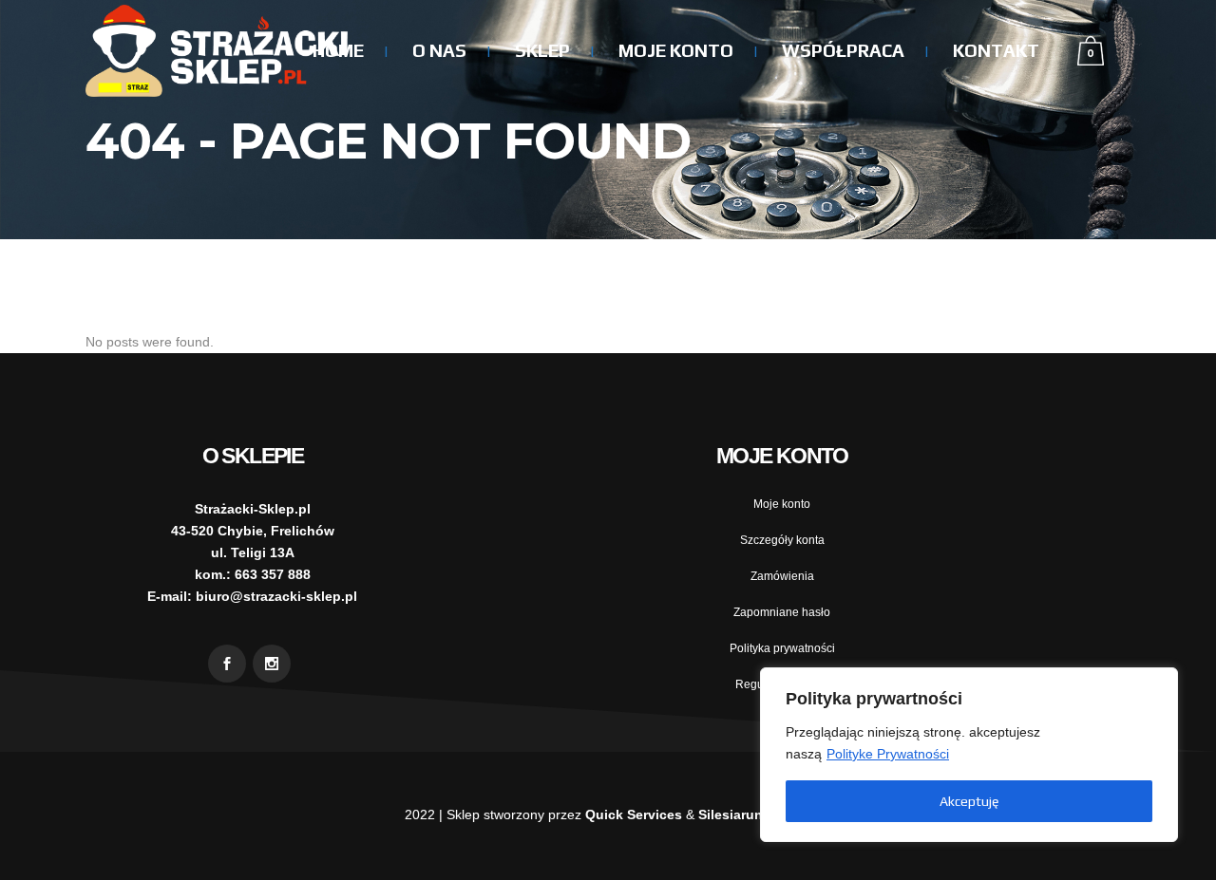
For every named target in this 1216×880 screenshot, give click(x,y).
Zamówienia (782, 576)
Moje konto (781, 504)
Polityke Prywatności (887, 753)
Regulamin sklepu (782, 684)
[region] (969, 754)
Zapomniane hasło (781, 612)
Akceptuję (969, 801)
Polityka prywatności (782, 648)
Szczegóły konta (782, 540)
